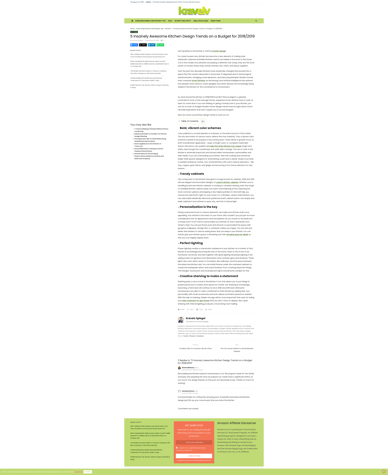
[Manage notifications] (383, 471)
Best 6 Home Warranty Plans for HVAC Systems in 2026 (172, 2)
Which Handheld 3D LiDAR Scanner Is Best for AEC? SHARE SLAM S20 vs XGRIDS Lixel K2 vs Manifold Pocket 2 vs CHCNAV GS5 (149, 63)
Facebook (200, 336)
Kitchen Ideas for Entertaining (146, 154)
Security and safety (183, 21)
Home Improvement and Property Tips (150, 21)
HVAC (170, 21)
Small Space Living (200, 21)
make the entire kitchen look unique (225, 146)
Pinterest (192, 336)
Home (132, 29)
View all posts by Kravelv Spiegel (197, 322)
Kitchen (168, 29)
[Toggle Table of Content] (201, 121)
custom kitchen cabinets (227, 182)
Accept (88, 472)
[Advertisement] (149, 106)
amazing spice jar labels (237, 234)
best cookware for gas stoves (196, 300)
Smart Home (215, 21)
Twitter (185, 336)
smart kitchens (198, 80)
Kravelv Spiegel (137, 40)
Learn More (78, 472)
